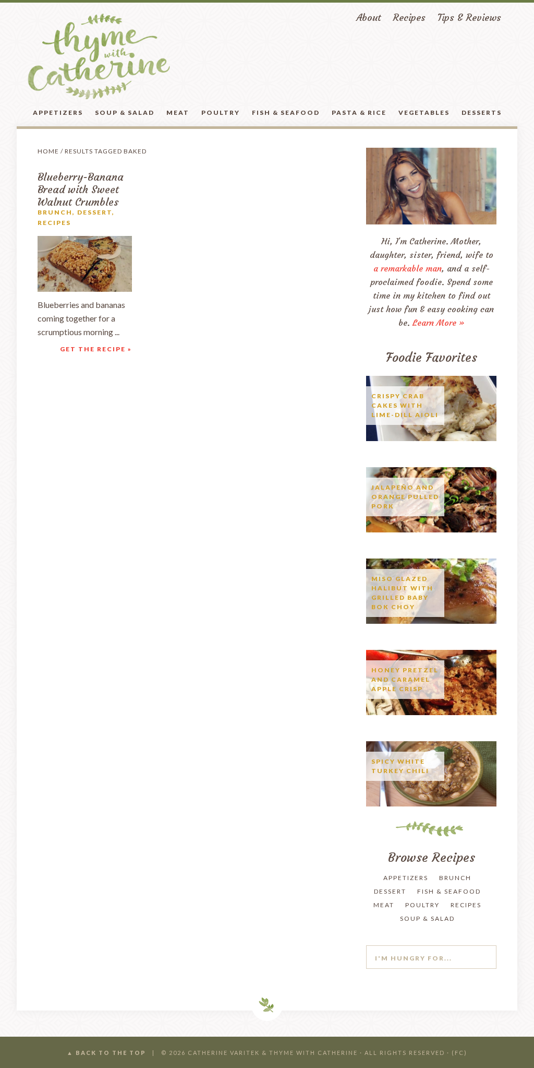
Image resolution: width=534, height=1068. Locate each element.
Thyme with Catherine (99, 56)
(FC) (459, 1052)
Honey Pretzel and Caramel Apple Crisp (405, 679)
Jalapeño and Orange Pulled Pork (405, 496)
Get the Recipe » (96, 349)
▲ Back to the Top (106, 1052)
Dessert (94, 212)
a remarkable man (407, 268)
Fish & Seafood (449, 891)
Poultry (422, 905)
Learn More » (438, 322)
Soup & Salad (427, 918)
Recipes (54, 223)
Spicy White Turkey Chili (400, 766)
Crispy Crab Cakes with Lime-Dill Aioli (405, 405)
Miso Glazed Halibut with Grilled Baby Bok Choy (402, 593)
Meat (383, 905)
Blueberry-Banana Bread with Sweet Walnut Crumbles (81, 189)
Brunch (55, 212)
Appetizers (405, 878)
